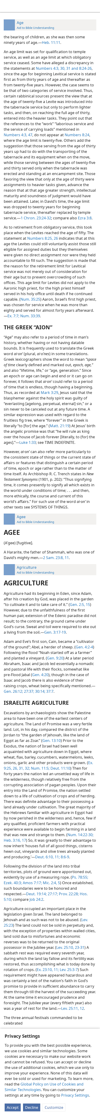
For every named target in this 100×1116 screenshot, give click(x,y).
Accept (13, 1107)
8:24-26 (85, 68)
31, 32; (24, 768)
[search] (94, 6)
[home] (7, 6)
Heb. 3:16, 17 (15, 840)
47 (29, 134)
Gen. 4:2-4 (84, 647)
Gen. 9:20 (55, 658)
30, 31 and (68, 68)
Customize (54, 1107)
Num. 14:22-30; (80, 834)
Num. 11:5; (40, 768)
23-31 (79, 947)
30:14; (39, 691)
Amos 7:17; (32, 882)
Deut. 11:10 (60, 768)
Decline (31, 1107)
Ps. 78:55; (80, 877)
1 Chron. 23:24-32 (36, 218)
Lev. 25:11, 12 (72, 1008)
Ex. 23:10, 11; (48, 969)
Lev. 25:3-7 (68, 969)
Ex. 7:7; (13, 315)
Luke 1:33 (27, 442)
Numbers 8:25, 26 (42, 238)
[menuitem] (7, 6)
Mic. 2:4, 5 (51, 882)
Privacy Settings (75, 1095)
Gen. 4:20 (40, 674)
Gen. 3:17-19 (55, 632)
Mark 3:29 (49, 392)
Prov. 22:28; (68, 893)
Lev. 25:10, (65, 947)
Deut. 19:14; (36, 893)
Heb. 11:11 (51, 42)
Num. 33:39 (29, 315)
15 (87, 604)
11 (66, 557)
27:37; (28, 691)
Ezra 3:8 (85, 218)
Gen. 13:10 (51, 740)
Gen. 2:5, (77, 604)
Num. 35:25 (30, 299)
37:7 (49, 691)
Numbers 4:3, (47, 68)
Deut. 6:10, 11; (47, 856)
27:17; (52, 893)
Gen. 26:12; (13, 691)
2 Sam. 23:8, (53, 557)
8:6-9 (64, 856)
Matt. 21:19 (59, 425)
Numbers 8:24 (77, 134)
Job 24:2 (36, 899)
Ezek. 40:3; (13, 882)
